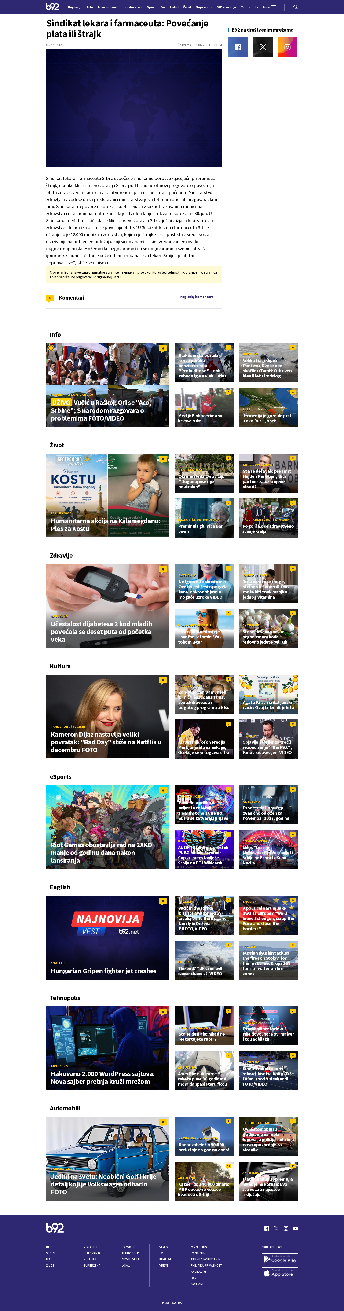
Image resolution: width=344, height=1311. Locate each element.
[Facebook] (238, 47)
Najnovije (75, 7)
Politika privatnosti (207, 1265)
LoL (54, 837)
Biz (48, 1259)
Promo (249, 696)
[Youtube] (295, 1228)
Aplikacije (199, 1272)
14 (228, 1166)
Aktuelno (59, 616)
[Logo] (52, 7)
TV (161, 1253)
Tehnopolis (130, 1253)
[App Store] (280, 1273)
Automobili (130, 1259)
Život (50, 1265)
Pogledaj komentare (196, 296)
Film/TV (249, 736)
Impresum (198, 1253)
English (58, 963)
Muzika (184, 736)
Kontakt (197, 1284)
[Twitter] (263, 47)
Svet (246, 409)
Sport (51, 1253)
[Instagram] (287, 47)
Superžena (92, 1265)
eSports (128, 1247)
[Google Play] (280, 1259)
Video (163, 1247)
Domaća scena (191, 796)
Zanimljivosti (63, 1169)
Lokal (126, 1265)
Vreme (164, 1265)
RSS (193, 1278)
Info (49, 1247)
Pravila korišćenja (206, 1259)
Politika (186, 349)
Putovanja (92, 1253)
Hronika (250, 354)
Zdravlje (91, 1247)
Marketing (199, 1247)
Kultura (90, 1259)
